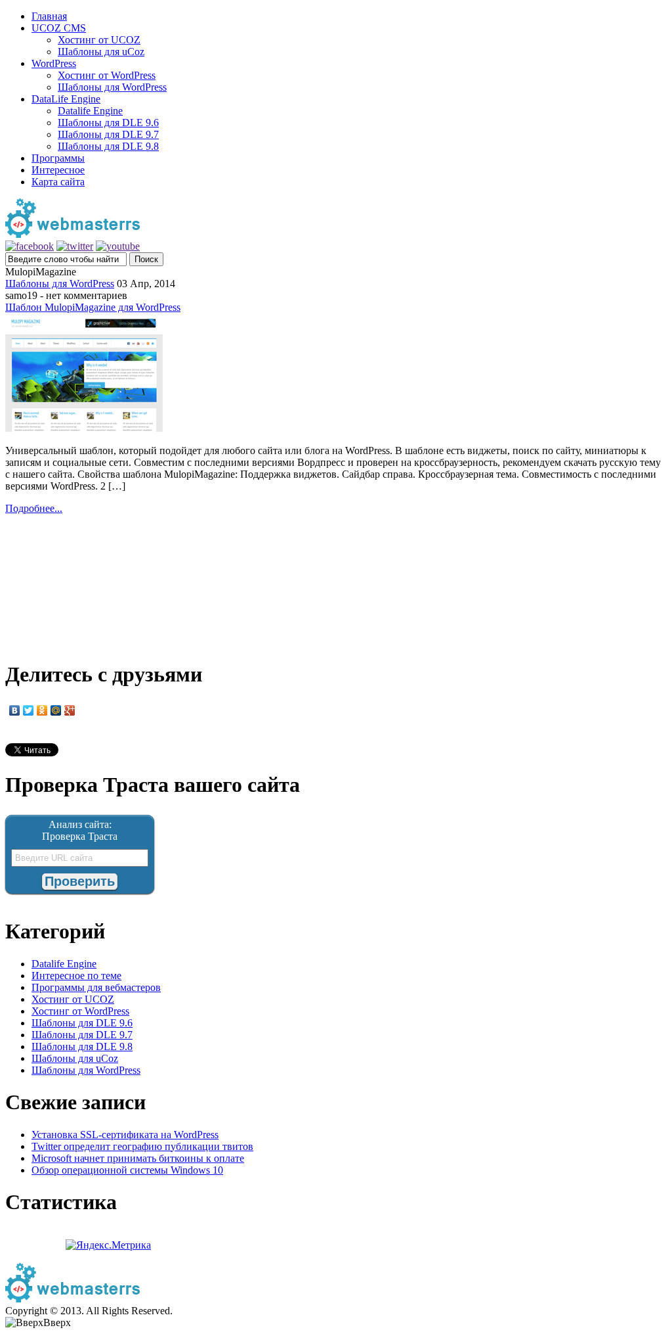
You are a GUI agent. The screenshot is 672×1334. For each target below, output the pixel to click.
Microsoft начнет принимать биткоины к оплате (138, 1158)
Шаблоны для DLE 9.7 (108, 134)
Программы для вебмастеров (96, 987)
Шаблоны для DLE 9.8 (108, 146)
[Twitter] (28, 710)
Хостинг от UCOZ (99, 39)
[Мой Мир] (56, 710)
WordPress (54, 63)
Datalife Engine (90, 110)
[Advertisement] (336, 580)
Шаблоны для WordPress (112, 87)
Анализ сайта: (80, 824)
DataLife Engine (66, 98)
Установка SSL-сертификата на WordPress (125, 1134)
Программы (58, 158)
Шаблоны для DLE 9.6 (108, 122)
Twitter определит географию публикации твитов (142, 1146)
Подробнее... (33, 508)
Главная (49, 16)
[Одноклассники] (42, 710)
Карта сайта (58, 181)
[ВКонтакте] (15, 710)
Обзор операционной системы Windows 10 (127, 1170)
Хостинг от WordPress (107, 75)
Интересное (58, 169)
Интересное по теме (76, 975)
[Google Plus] (70, 710)
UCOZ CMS (59, 28)
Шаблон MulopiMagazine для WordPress (92, 307)
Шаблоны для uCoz (101, 51)
